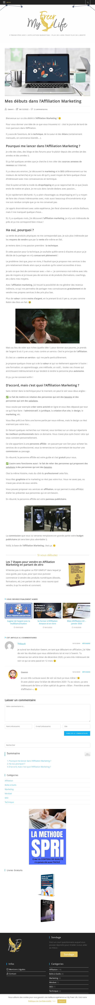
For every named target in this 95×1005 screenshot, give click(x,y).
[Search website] (87, 2)
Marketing (9, 789)
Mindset (8, 793)
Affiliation (9, 780)
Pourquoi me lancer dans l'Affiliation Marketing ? (30, 761)
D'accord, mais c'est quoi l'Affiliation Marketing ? (30, 767)
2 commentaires (41, 109)
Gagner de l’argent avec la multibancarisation (18, 622)
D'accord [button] (62, 1001)
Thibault (21, 643)
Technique (9, 802)
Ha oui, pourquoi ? (17, 763)
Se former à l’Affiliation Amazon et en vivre (47, 622)
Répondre (86, 643)
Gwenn (11, 109)
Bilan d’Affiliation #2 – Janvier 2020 (76, 622)
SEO (6, 798)
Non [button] (54, 1001)
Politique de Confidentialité (39, 1001)
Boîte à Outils (10, 785)
